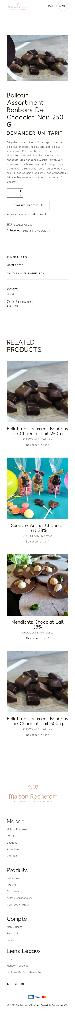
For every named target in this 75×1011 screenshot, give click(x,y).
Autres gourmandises (20, 897)
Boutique (12, 842)
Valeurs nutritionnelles (25, 273)
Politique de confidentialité (24, 972)
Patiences (13, 878)
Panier (10, 940)
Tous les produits (18, 904)
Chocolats (13, 891)
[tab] (17, 257)
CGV (9, 958)
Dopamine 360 (60, 1005)
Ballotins (28, 230)
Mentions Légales (17, 965)
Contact (12, 855)
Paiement (12, 933)
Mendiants (46, 632)
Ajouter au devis (26, 205)
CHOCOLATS (43, 230)
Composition (16, 265)
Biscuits (11, 884)
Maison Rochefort (18, 829)
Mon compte (14, 926)
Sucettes (46, 535)
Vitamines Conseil (38, 1005)
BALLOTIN (13, 306)
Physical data (17, 257)
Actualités (13, 849)
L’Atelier (12, 836)
